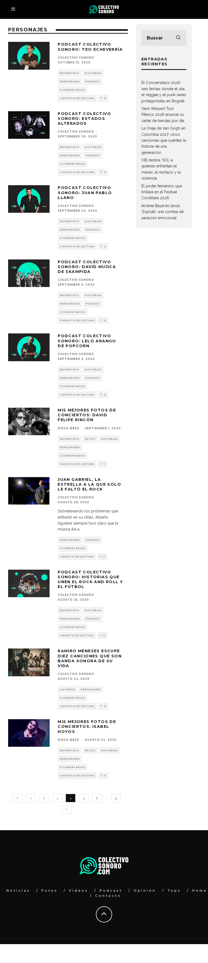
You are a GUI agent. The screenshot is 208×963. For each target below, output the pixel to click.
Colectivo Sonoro (76, 57)
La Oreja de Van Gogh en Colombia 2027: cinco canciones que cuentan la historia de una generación (163, 140)
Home (199, 890)
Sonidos (93, 540)
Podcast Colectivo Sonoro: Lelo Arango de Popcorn (87, 340)
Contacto (108, 896)
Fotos (90, 439)
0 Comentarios (72, 90)
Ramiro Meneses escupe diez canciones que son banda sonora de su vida (90, 658)
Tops (174, 890)
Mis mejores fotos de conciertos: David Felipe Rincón (87, 415)
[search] (178, 38)
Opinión (145, 890)
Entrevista (69, 73)
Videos (78, 890)
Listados (67, 689)
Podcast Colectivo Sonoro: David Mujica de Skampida (87, 266)
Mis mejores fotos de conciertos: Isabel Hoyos (87, 726)
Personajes (70, 81)
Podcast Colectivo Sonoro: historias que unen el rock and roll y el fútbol (90, 579)
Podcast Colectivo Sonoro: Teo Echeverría (90, 47)
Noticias (18, 890)
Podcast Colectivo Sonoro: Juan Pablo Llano (85, 192)
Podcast (93, 81)
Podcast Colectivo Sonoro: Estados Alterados (84, 118)
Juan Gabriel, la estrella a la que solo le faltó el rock (89, 484)
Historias (93, 73)
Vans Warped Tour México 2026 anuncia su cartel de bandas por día (162, 114)
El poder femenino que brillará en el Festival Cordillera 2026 (161, 192)
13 (116, 798)
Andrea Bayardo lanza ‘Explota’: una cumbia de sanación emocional (162, 212)
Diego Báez (68, 428)
